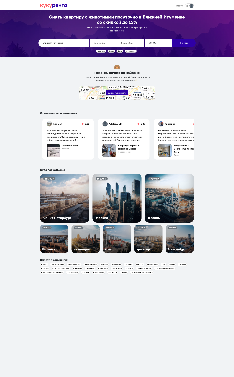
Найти (184, 42)
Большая (104, 264)
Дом (163, 264)
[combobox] (63, 43)
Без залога (112, 272)
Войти (179, 5)
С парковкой (117, 268)
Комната (139, 264)
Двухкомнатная (74, 264)
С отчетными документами (141, 272)
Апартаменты (152, 264)
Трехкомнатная (90, 264)
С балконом (103, 268)
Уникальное (130, 51)
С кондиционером (144, 268)
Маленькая (116, 264)
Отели (111, 51)
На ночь (124, 272)
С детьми (85, 272)
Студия (44, 264)
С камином (90, 268)
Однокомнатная (57, 264)
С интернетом (72, 272)
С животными (98, 272)
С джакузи (77, 268)
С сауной (129, 268)
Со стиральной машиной (164, 268)
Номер (172, 264)
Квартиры (101, 51)
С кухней (182, 264)
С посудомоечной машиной (52, 272)
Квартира (128, 264)
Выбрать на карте (117, 92)
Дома (120, 51)
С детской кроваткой (60, 268)
